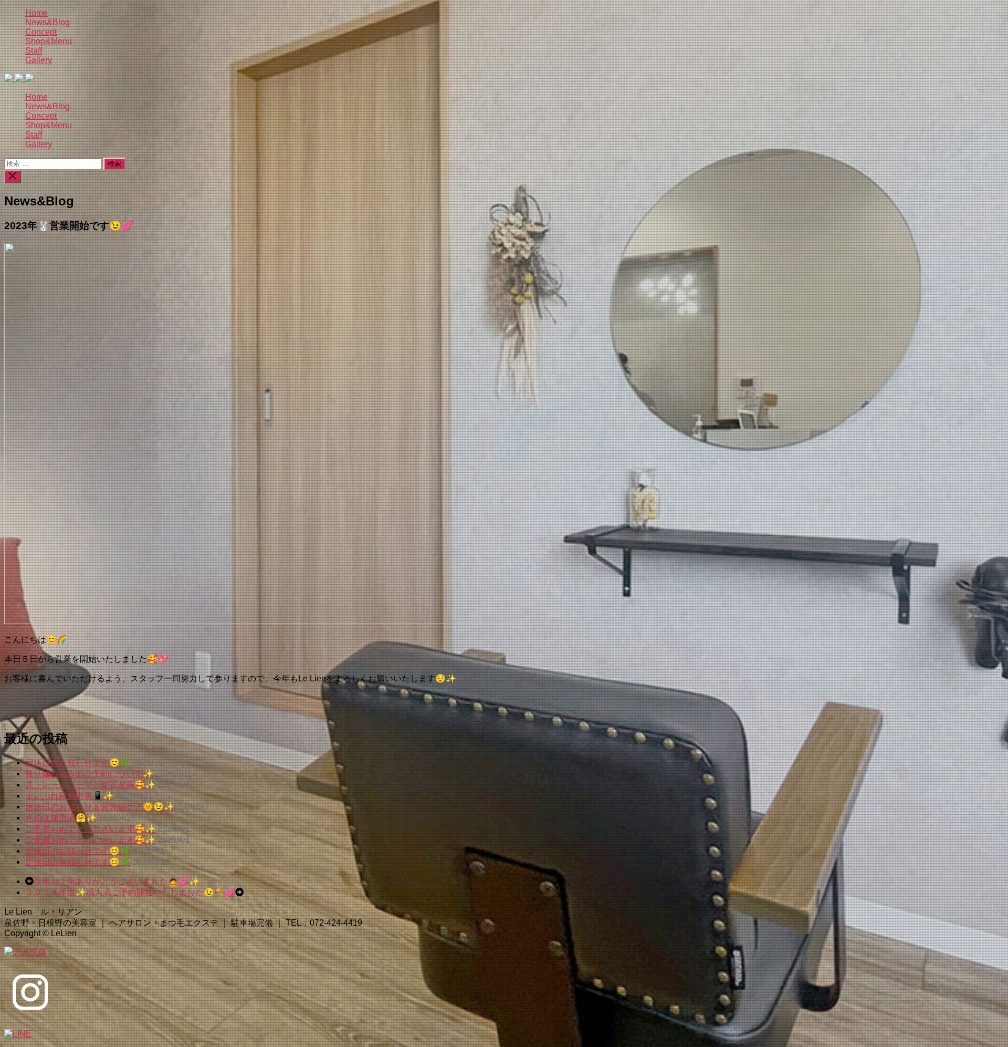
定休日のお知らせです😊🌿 (77, 762)
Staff (33, 50)
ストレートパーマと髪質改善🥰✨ (90, 784)
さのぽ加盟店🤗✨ (61, 817)
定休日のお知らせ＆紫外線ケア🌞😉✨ (99, 806)
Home (36, 12)
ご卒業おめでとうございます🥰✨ (90, 828)
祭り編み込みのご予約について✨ (89, 773)
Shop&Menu (48, 41)
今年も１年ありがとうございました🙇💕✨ (117, 881)
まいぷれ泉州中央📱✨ (69, 795)
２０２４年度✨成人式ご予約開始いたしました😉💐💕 (130, 892)
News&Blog (47, 22)
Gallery (38, 60)
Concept (41, 31)
